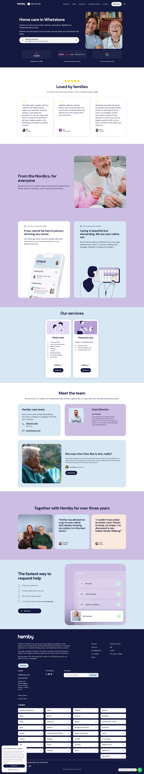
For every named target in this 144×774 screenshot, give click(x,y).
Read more (6, 762)
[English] (30, 766)
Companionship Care (32, 762)
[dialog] (14, 758)
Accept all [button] (14, 766)
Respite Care (44, 762)
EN (124, 4)
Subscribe (93, 675)
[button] (46, 674)
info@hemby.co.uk (33, 431)
